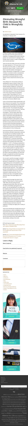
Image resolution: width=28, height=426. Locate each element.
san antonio (14, 411)
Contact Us (6, 277)
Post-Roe (17, 409)
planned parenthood (9, 408)
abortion (21, 394)
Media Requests (4, 382)
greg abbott (19, 404)
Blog (5, 280)
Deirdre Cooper (7, 31)
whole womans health (12, 421)
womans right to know (21, 421)
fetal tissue (18, 402)
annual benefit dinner (14, 399)
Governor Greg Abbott (11, 404)
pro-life (23, 409)
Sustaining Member (14, 14)
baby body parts (22, 399)
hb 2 (25, 404)
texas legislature (19, 416)
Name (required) (7, 243)
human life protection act (16, 406)
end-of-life (13, 402)
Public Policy (6, 282)
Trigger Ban (5, 421)
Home (5, 274)
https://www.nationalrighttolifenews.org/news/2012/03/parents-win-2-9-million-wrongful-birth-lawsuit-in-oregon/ (14, 236)
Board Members (7, 279)
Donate (20, 8)
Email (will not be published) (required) (12, 248)
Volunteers (3, 380)
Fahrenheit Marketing (19, 424)
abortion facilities (14, 397)
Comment (5, 258)
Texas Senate (20, 417)
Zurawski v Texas (14, 422)
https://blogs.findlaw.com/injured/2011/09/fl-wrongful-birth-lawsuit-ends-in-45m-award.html (14, 230)
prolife (3, 411)
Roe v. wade (8, 411)
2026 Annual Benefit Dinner (14, 11)
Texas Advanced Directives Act (16, 413)
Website (5, 253)
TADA (6, 413)
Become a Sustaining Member (10, 286)
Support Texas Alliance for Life (10, 288)
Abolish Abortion (14, 394)
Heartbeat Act (4, 406)
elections (9, 402)
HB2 (23, 404)
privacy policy (15, 388)
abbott (4, 394)
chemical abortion (6, 401)
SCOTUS (19, 411)
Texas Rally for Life (12, 417)
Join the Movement (8, 283)
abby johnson (9, 394)
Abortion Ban (6, 397)
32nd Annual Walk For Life (14, 10)
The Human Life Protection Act (18, 419)
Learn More (11, 316)
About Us (5, 276)
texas (9, 413)
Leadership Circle (14, 13)
